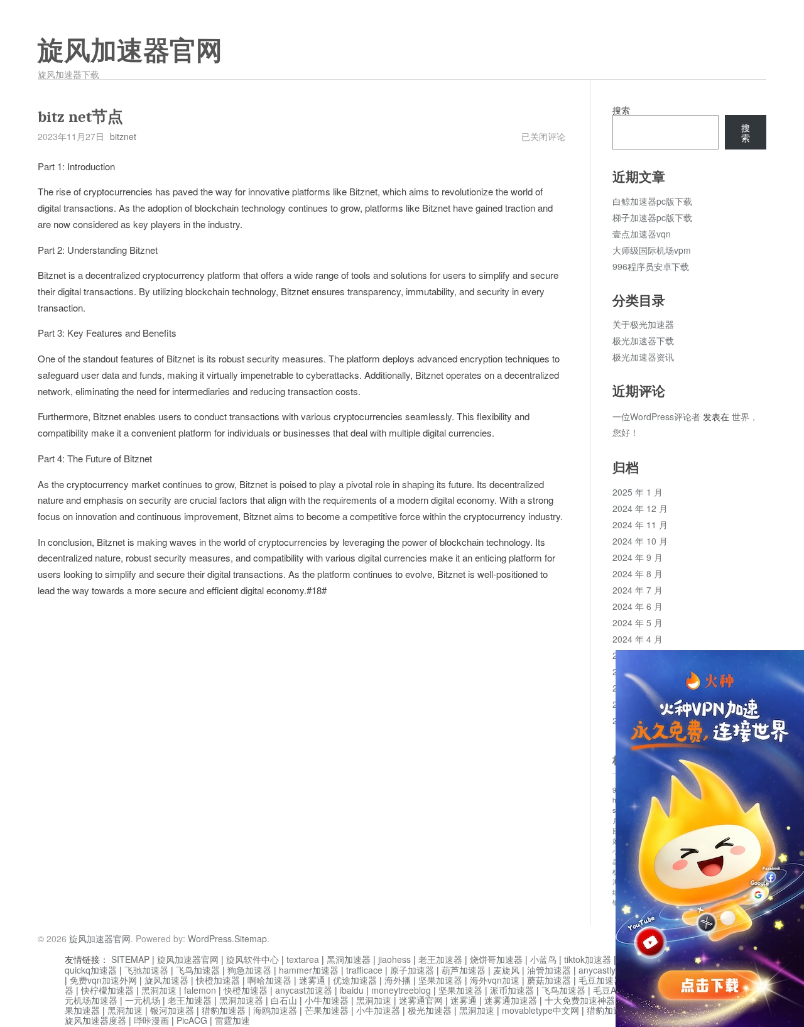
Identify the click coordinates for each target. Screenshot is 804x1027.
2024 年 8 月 (637, 573)
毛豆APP (610, 990)
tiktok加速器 (587, 959)
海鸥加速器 (275, 1010)
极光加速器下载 (643, 340)
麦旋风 (506, 970)
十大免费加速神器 (580, 1000)
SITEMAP (130, 959)
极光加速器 (430, 1010)
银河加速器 (172, 1010)
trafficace (364, 970)
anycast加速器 (303, 990)
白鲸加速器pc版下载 (652, 201)
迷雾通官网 (421, 1000)
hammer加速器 (309, 970)
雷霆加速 (232, 1020)
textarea (302, 959)
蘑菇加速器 (549, 980)
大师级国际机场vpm (651, 250)
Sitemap (250, 938)
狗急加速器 (249, 970)
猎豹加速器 (224, 1010)
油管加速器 (549, 970)
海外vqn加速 (494, 980)
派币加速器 (512, 990)
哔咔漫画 (151, 1020)
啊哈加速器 (269, 980)
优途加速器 (355, 980)
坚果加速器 (440, 980)
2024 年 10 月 (640, 541)
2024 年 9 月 (637, 557)
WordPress (210, 938)
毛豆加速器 (600, 980)
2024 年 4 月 (637, 639)
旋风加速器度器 (95, 1020)
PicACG (192, 1020)
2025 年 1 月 (637, 492)
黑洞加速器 (349, 959)
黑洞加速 (159, 990)
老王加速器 (440, 959)
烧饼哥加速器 (496, 959)
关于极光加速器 (643, 324)
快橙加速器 (218, 980)
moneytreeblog (401, 990)
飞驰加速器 (146, 970)
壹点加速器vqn (641, 233)
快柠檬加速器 (107, 990)
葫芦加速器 (464, 970)
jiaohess (394, 959)
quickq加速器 (91, 970)
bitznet (123, 136)
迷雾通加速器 (510, 1000)
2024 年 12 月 (640, 508)
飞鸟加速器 (198, 970)
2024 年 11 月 (640, 524)
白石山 (284, 1000)
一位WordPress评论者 (656, 416)
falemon (200, 990)
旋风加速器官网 (130, 50)
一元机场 (142, 1000)
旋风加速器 (166, 980)
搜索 (621, 110)
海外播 (397, 980)
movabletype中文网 (540, 1010)
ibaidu (352, 990)
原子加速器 (412, 970)
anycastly (597, 970)
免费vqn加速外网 (103, 980)
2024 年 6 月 (637, 606)
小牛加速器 (327, 1000)
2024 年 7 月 (637, 590)
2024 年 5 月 (637, 622)
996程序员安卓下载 (650, 266)
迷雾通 (312, 980)
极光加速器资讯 (643, 356)
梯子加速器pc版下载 (652, 217)
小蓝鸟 (543, 959)
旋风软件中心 (252, 959)
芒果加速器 (327, 1010)
